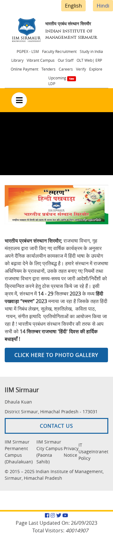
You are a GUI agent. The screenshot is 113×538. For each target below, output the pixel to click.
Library (17, 60)
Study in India (91, 51)
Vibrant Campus (41, 60)
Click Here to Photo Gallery (56, 355)
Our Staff (65, 60)
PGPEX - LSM (28, 51)
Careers (66, 69)
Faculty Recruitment (59, 51)
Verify (81, 69)
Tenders (48, 69)
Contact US (56, 425)
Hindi (103, 5)
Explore (95, 69)
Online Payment (24, 69)
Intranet (99, 452)
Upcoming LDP (57, 80)
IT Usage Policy (84, 451)
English (73, 5)
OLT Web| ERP (89, 60)
